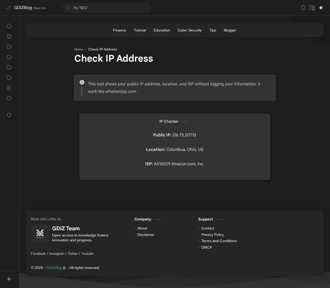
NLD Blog (131, 268)
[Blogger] (230, 30)
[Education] (162, 30)
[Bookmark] (303, 8)
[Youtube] (87, 253)
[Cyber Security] (190, 30)
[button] (312, 8)
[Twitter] (73, 253)
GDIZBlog (23, 7)
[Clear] (146, 8)
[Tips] (212, 30)
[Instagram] (56, 253)
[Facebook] (38, 253)
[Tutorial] (140, 30)
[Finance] (119, 30)
